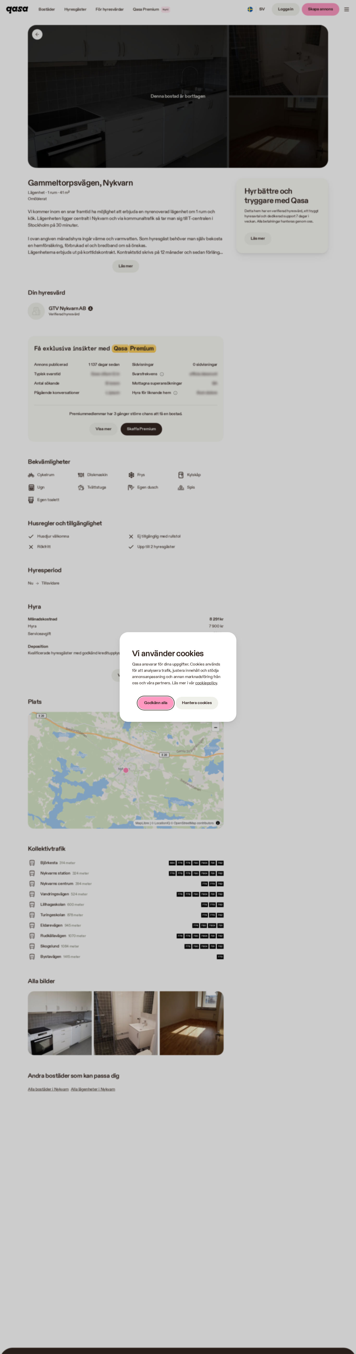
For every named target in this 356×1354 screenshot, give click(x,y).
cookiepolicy (206, 683)
